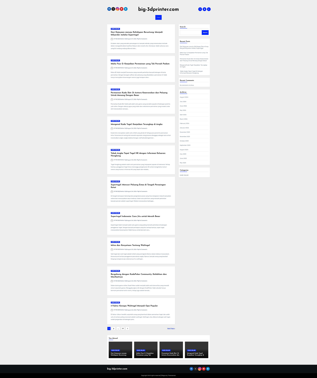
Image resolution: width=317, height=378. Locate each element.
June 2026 (183, 106)
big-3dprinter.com (158, 9)
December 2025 (185, 132)
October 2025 (184, 141)
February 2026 (184, 123)
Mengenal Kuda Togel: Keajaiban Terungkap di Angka (136, 124)
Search (183, 27)
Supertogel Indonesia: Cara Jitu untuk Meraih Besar (135, 216)
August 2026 (184, 97)
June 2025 (183, 158)
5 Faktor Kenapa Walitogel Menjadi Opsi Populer (134, 306)
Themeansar (172, 375)
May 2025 (183, 163)
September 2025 (185, 145)
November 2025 (185, 136)
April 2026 (183, 114)
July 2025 (183, 154)
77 (123, 329)
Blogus (163, 375)
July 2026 (183, 101)
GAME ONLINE (115, 29)
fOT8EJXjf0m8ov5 (119, 39)
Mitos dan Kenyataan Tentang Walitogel (130, 245)
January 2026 (184, 128)
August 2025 (184, 149)
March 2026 (183, 119)
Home (158, 17)
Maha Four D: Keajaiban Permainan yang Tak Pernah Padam (140, 64)
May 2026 (183, 110)
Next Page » (171, 328)
